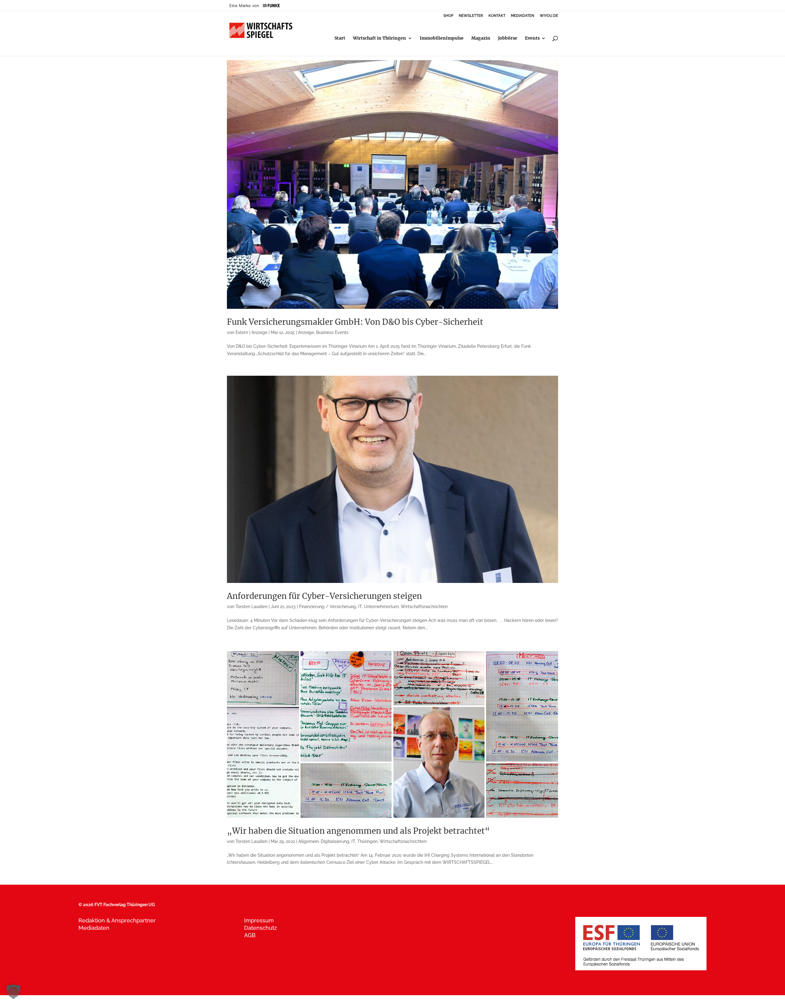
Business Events (332, 332)
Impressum (259, 920)
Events (532, 38)
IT (360, 606)
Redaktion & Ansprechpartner (117, 920)
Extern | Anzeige (251, 332)
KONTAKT (496, 16)
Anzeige (306, 332)
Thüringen (367, 841)
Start (340, 38)
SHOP (448, 16)
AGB (249, 935)
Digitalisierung (335, 841)
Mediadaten (93, 928)
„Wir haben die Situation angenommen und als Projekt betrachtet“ (358, 831)
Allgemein (308, 841)
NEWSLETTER (471, 16)
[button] (13, 991)
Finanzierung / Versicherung (327, 606)
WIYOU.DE (549, 16)
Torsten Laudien (251, 606)
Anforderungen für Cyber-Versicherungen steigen (324, 596)
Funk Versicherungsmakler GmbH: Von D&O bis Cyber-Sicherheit (355, 322)
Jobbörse (507, 38)
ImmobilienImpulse (442, 38)
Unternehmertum (381, 606)
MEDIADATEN (522, 16)
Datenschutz (260, 928)
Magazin (480, 38)
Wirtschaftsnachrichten (424, 606)
